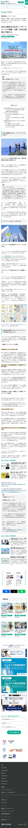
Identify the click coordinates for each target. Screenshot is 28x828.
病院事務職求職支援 (5, 813)
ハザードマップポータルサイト (17, 324)
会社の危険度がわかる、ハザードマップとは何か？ (14, 108)
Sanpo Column (4, 775)
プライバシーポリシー (5, 789)
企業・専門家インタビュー (7, 36)
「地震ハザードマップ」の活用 (13, 123)
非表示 (15, 105)
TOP (2, 765)
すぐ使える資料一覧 (14, 732)
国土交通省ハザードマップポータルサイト (14, 256)
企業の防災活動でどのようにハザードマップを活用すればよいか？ (14, 121)
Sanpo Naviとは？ (5, 781)
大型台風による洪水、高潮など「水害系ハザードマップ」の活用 (15, 126)
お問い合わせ (4, 783)
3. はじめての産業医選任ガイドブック (9, 727)
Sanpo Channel (4, 770)
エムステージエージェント (6, 811)
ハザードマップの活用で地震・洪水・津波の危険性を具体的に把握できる (15, 110)
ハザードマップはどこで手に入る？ (11, 112)
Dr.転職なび (3, 799)
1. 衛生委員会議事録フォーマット (8, 719)
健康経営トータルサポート (6, 808)
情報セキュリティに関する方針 (7, 792)
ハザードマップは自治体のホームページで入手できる (15, 115)
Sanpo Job (3, 778)
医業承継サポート (4, 819)
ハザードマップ (5, 38)
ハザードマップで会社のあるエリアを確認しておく (15, 118)
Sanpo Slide (3, 767)
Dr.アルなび (3, 802)
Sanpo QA (3, 773)
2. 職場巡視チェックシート (6, 723)
